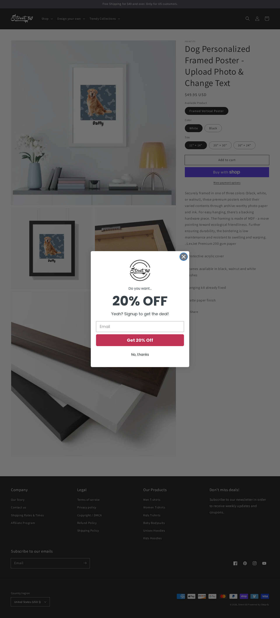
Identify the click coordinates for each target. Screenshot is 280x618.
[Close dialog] (183, 257)
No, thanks (140, 354)
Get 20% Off (140, 340)
